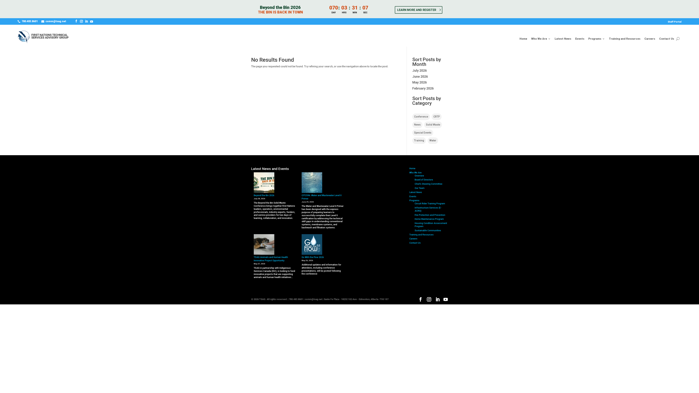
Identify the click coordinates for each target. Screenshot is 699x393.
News (417, 124)
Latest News (563, 38)
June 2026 (420, 76)
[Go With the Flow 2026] (312, 245)
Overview (419, 175)
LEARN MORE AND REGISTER (416, 10)
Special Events (422, 132)
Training (419, 140)
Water (432, 140)
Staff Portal (675, 21)
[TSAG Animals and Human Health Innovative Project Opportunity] (264, 245)
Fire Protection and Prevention (430, 215)
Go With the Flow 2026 (313, 257)
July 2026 (419, 70)
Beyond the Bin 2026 (264, 195)
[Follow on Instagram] (81, 21)
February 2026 (423, 88)
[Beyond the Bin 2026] (264, 183)
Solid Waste (433, 124)
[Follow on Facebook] (76, 21)
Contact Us (666, 38)
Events (579, 38)
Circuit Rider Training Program (430, 203)
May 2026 (419, 82)
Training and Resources (624, 38)
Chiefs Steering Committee (428, 184)
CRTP (436, 116)
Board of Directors (424, 179)
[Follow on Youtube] (91, 21)
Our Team (419, 188)
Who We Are (539, 38)
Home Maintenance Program (429, 219)
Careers (649, 38)
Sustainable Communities (428, 230)
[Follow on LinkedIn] (86, 21)
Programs (594, 38)
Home (523, 38)
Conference (421, 116)
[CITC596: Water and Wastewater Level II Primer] (312, 183)
